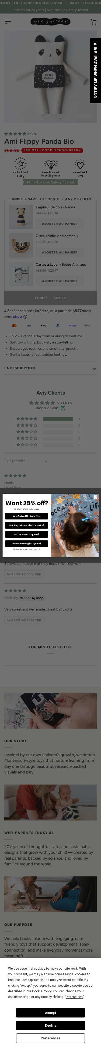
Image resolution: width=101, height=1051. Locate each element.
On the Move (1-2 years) (26, 534)
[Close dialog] (95, 497)
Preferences (50, 1038)
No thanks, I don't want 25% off (26, 549)
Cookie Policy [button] (41, 991)
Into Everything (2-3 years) (26, 543)
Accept (50, 1013)
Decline (50, 1025)
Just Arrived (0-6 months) (26, 516)
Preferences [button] (74, 997)
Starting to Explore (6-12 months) (26, 525)
